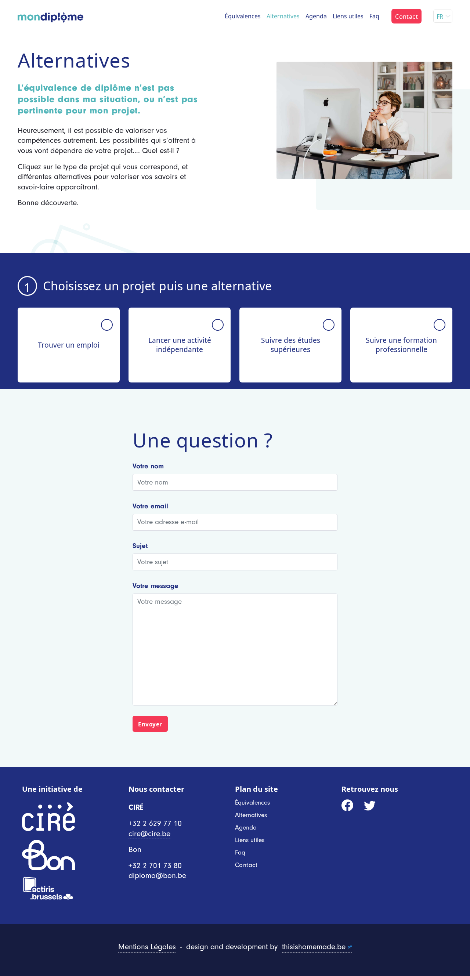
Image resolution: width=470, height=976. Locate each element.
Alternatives (283, 16)
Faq (374, 16)
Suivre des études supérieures (290, 344)
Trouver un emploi (69, 345)
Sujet (140, 546)
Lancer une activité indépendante (179, 344)
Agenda (316, 16)
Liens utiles (348, 16)
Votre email (150, 506)
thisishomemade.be (314, 947)
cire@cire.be (149, 834)
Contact (406, 16)
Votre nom (148, 466)
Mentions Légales (147, 947)
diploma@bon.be (157, 875)
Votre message (155, 586)
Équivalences (243, 16)
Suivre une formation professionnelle (401, 344)
